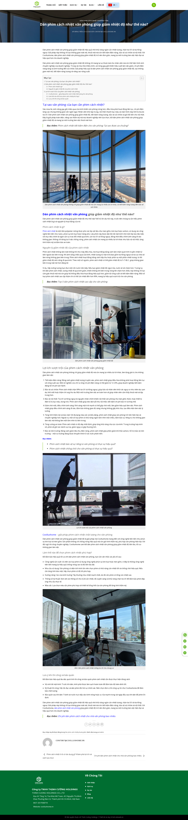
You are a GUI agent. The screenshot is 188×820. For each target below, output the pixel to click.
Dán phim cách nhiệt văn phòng (65, 214)
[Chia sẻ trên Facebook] (86, 724)
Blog (91, 5)
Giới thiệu (63, 5)
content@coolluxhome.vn (105, 32)
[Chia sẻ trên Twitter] (90, 724)
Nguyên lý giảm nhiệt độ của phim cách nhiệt (63, 89)
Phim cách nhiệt (49, 231)
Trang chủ (51, 5)
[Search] (154, 5)
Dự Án (83, 5)
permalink (100, 732)
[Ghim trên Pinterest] (98, 724)
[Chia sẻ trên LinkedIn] (102, 724)
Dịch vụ (73, 5)
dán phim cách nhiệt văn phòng (67, 708)
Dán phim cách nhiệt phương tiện (94, 21)
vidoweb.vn (119, 817)
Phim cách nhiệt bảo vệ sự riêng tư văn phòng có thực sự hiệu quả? (82, 444)
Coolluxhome (49, 534)
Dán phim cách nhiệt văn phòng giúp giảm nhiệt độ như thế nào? (68, 84)
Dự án (89, 790)
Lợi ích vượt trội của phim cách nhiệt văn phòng (62, 91)
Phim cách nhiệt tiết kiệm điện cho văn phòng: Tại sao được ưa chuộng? (93, 125)
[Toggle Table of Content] (140, 78)
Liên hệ (101, 5)
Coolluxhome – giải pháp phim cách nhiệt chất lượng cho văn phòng (70, 94)
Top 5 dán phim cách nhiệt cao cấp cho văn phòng (82, 281)
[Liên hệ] (185, 635)
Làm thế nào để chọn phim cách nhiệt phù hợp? (64, 96)
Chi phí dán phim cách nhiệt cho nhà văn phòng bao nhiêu (86, 716)
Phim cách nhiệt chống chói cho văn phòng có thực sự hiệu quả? (80, 448)
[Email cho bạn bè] (94, 724)
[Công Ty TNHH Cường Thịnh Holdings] (37, 5)
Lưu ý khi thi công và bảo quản (58, 99)
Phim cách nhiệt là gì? (56, 87)
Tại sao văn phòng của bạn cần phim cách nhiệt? (62, 81)
